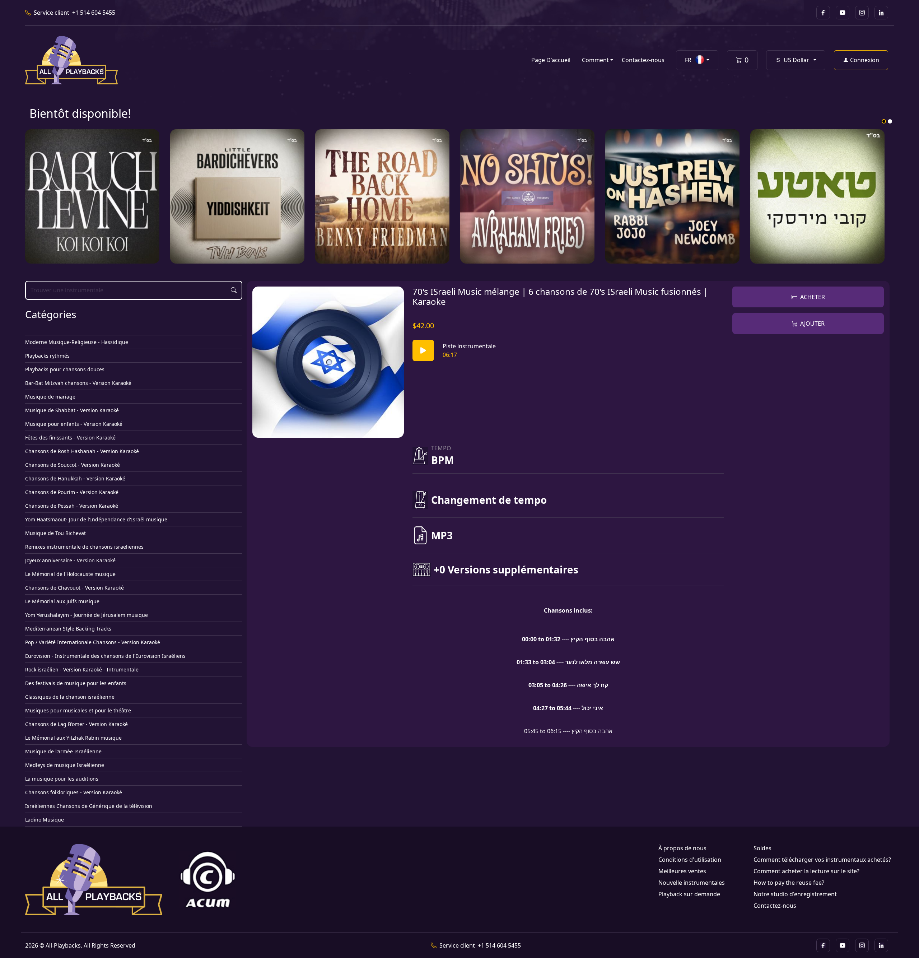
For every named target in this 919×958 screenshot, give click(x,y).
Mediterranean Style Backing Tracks (68, 628)
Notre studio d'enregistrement (795, 894)
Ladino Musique (44, 819)
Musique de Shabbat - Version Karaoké (72, 410)
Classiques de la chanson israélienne (70, 696)
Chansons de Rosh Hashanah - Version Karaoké (82, 451)
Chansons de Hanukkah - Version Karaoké (75, 478)
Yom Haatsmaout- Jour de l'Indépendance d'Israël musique (96, 519)
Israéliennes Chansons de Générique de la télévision (88, 806)
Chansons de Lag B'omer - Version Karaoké (76, 724)
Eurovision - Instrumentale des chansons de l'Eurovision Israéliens (105, 655)
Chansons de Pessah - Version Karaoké (71, 505)
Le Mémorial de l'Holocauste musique (70, 574)
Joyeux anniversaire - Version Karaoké (70, 560)
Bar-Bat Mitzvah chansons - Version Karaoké (78, 383)
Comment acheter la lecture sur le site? (806, 871)
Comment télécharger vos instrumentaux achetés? (822, 860)
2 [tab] (890, 121)
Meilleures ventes (682, 871)
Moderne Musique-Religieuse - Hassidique (76, 342)
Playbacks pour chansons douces (64, 369)
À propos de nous (682, 848)
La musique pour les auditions (61, 778)
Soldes (762, 848)
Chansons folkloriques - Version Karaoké (73, 792)
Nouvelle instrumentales (691, 883)
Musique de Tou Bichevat (55, 533)
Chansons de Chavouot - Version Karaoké (74, 587)
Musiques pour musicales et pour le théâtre (78, 710)
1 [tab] (884, 121)
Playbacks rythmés (47, 355)
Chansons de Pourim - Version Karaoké (71, 492)
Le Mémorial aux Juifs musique (62, 601)
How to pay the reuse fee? (789, 883)
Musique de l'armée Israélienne (63, 751)
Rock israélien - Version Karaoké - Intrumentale (82, 669)
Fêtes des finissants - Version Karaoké (70, 437)
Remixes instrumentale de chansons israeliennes (84, 546)
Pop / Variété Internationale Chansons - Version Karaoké (92, 642)
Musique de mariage (50, 396)
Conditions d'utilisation (689, 860)
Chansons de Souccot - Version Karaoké (72, 464)
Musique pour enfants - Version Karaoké (73, 423)
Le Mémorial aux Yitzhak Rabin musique (73, 737)
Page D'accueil (550, 60)
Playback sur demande (689, 894)
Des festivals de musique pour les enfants (75, 683)
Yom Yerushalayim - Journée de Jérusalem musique (86, 614)
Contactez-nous (643, 60)
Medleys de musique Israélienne (64, 765)
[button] (697, 60)
